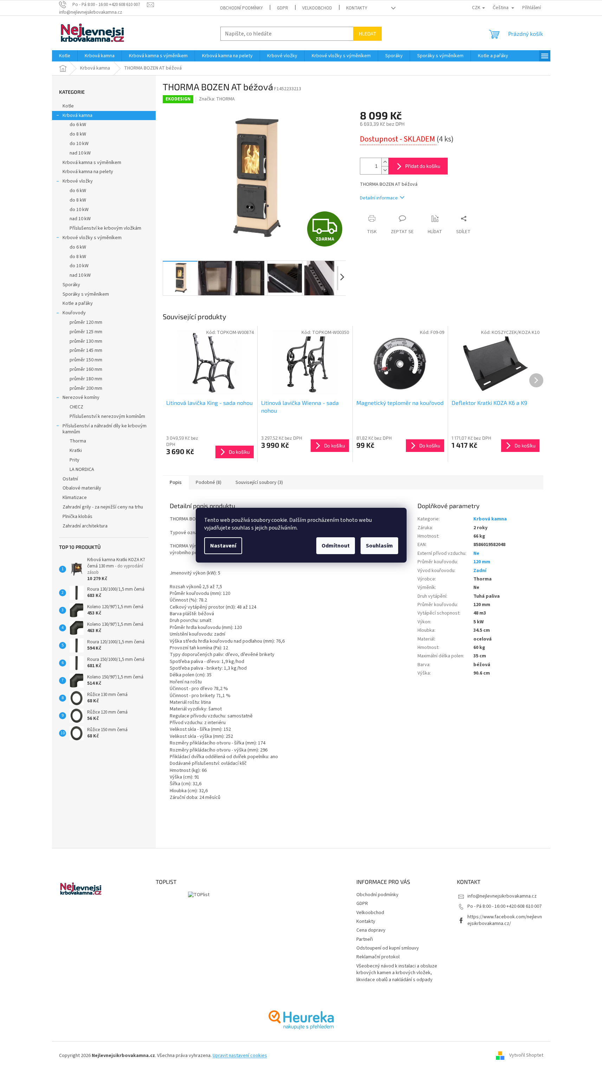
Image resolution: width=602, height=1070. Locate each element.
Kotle (68, 106)
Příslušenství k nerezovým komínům (107, 416)
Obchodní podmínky (241, 8)
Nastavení (223, 546)
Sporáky (71, 284)
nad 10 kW (80, 153)
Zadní (479, 570)
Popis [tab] (176, 482)
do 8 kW (78, 134)
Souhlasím (379, 546)
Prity (74, 460)
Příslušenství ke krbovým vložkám (105, 228)
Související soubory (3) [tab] (259, 482)
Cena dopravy (371, 930)
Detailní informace (379, 198)
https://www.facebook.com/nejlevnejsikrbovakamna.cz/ (504, 920)
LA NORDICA (82, 469)
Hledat (367, 34)
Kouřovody (74, 312)
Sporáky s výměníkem (86, 294)
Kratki (76, 450)
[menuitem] (64, 55)
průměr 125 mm (86, 331)
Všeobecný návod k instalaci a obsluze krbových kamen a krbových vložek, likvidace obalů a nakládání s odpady (396, 973)
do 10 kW (79, 143)
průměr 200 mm (86, 388)
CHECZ (76, 407)
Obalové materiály (82, 488)
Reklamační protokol (378, 956)
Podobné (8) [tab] (208, 482)
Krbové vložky (78, 181)
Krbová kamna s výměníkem (92, 162)
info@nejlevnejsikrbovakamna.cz (502, 896)
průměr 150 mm (86, 359)
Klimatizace (75, 497)
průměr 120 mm (86, 322)
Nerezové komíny (81, 397)
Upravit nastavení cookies (240, 1055)
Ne (476, 553)
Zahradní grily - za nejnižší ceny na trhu (103, 507)
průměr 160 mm (86, 369)
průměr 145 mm (86, 350)
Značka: (217, 99)
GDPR (282, 8)
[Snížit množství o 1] (384, 170)
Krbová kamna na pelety (88, 171)
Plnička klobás (77, 516)
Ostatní (70, 479)
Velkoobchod (317, 8)
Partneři (364, 939)
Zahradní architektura (85, 526)
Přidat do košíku (422, 166)
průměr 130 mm (86, 341)
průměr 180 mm (86, 378)
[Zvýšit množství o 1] (384, 162)
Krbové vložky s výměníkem (92, 237)
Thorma (78, 441)
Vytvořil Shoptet (526, 1055)
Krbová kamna (77, 115)
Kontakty (356, 8)
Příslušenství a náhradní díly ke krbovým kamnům (105, 428)
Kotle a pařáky (78, 303)
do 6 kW (78, 124)
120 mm (481, 561)
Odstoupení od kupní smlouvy (387, 948)
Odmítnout (336, 546)
